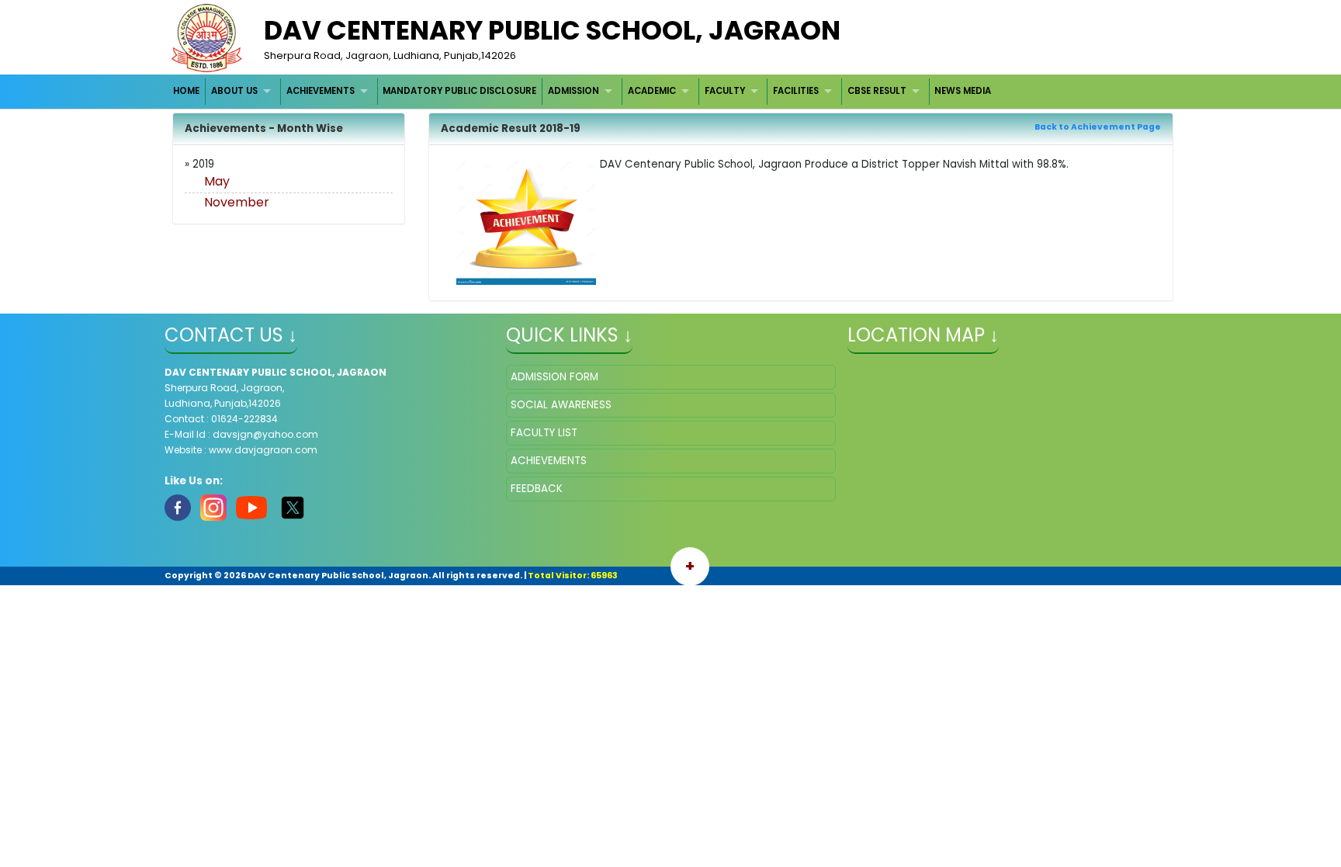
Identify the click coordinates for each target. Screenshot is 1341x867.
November (236, 202)
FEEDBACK (537, 488)
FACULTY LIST (544, 432)
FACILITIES (796, 91)
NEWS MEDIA (962, 91)
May (217, 181)
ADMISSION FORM (554, 376)
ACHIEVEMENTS (320, 91)
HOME (186, 91)
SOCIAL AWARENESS (561, 404)
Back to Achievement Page (1097, 127)
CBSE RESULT (876, 91)
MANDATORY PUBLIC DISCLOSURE (459, 91)
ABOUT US (234, 91)
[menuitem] (187, 91)
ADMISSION (573, 91)
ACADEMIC (652, 91)
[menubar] (582, 91)
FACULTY (725, 91)
